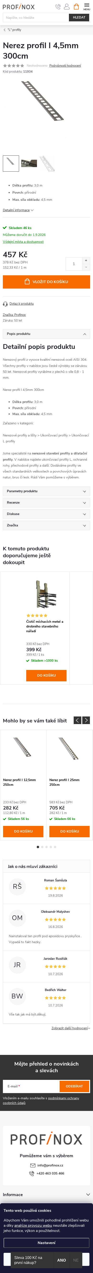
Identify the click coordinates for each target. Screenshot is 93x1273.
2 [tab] (42, 847)
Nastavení (46, 1242)
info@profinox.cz (50, 1165)
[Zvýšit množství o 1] (86, 260)
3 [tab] (46, 847)
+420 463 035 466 (50, 1173)
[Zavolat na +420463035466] (58, 7)
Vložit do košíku (50, 282)
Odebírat (74, 1086)
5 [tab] (55, 847)
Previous (77, 720)
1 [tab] (38, 847)
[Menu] (86, 6)
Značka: (14, 315)
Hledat (79, 17)
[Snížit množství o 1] (86, 267)
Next (86, 720)
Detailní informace (16, 210)
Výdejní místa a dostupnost (23, 241)
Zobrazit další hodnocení (70, 1028)
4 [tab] (51, 847)
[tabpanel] (46, 628)
